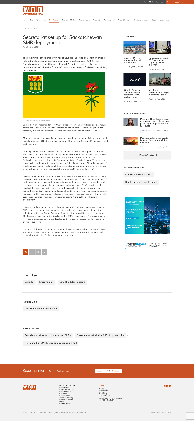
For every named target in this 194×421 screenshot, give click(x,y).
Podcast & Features (66, 400)
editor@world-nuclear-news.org (110, 398)
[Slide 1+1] (145, 237)
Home (25, 20)
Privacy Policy (155, 413)
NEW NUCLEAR (33, 28)
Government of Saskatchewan (41, 309)
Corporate (97, 20)
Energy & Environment (38, 20)
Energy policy (46, 282)
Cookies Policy (166, 413)
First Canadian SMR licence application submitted (51, 343)
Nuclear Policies (84, 20)
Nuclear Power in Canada (138, 174)
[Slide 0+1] (141, 237)
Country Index (165, 20)
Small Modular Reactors (72, 282)
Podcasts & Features (141, 20)
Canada (29, 282)
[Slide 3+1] (153, 237)
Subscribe (159, 2)
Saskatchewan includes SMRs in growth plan (101, 335)
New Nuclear (54, 20)
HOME (25, 28)
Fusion (154, 20)
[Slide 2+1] (149, 237)
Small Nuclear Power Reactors (141, 182)
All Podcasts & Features (146, 155)
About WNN (148, 2)
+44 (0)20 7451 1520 (106, 400)
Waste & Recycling (124, 20)
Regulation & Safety (69, 20)
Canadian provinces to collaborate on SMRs (48, 335)
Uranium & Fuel (109, 20)
